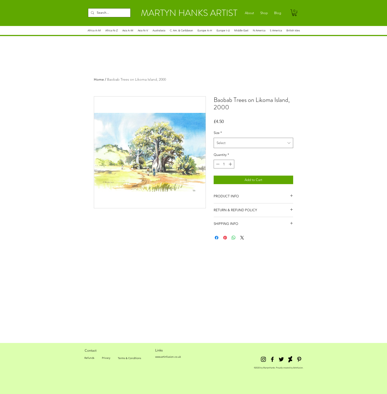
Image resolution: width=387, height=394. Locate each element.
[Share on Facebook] (216, 237)
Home (99, 79)
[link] (294, 12)
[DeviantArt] (290, 359)
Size (218, 133)
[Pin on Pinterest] (225, 237)
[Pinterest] (299, 359)
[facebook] (272, 359)
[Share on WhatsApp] (233, 237)
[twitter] (281, 359)
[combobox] (253, 143)
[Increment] (231, 164)
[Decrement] (217, 164)
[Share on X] (242, 237)
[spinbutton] (224, 164)
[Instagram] (263, 359)
